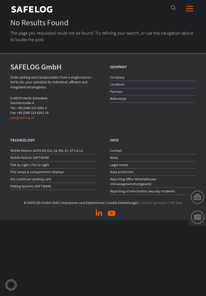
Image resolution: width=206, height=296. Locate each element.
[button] (11, 285)
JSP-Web (175, 202)
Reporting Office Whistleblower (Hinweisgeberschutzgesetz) (133, 181)
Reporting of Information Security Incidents (142, 191)
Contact (116, 150)
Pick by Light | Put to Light (29, 165)
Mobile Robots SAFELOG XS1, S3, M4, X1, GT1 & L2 (46, 150)
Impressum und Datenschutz (83, 202)
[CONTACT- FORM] (197, 197)
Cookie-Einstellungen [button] (123, 202)
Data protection (122, 172)
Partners (116, 91)
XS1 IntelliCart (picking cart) (30, 179)
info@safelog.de (22, 117)
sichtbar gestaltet (154, 202)
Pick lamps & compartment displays (37, 172)
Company (117, 77)
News (114, 157)
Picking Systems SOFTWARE (30, 186)
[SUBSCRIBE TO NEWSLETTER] (197, 217)
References (118, 98)
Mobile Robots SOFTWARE (29, 157)
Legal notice (119, 165)
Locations (117, 84)
